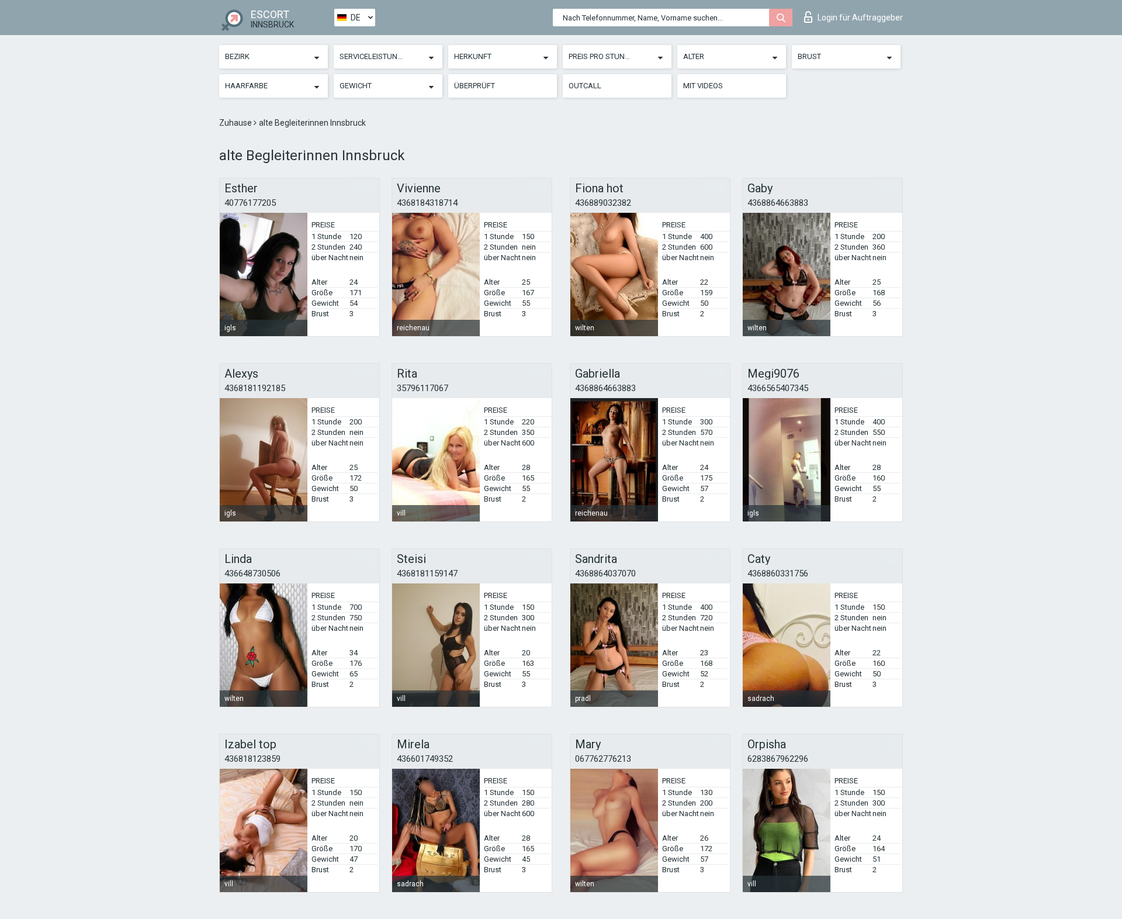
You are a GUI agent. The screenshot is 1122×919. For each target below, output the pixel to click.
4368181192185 (254, 388)
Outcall (585, 85)
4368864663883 (777, 203)
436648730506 (252, 573)
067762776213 (603, 759)
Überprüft (474, 85)
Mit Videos (703, 85)
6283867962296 (777, 759)
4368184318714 (427, 203)
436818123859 (252, 759)
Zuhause (236, 122)
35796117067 (422, 388)
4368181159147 (427, 573)
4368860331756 (777, 573)
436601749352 (425, 759)
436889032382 (603, 203)
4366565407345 (777, 388)
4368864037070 (605, 573)
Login (860, 17)
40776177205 (250, 203)
